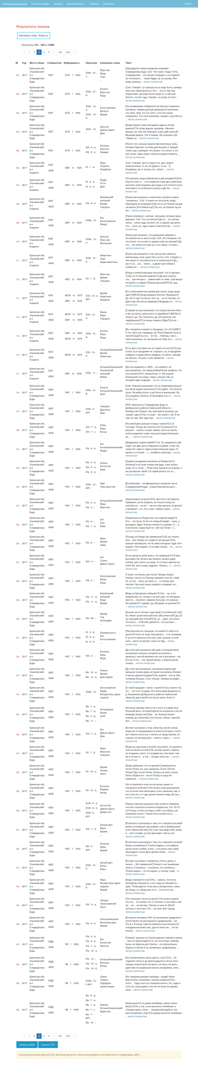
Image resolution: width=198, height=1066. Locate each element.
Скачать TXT (48, 1044)
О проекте (108, 3)
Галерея (57, 3)
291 (60, 52)
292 (68, 52)
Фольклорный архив (14, 4)
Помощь (94, 3)
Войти (188, 3)
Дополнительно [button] (75, 3)
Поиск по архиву (40, 3)
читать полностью (153, 81)
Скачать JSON (27, 1044)
